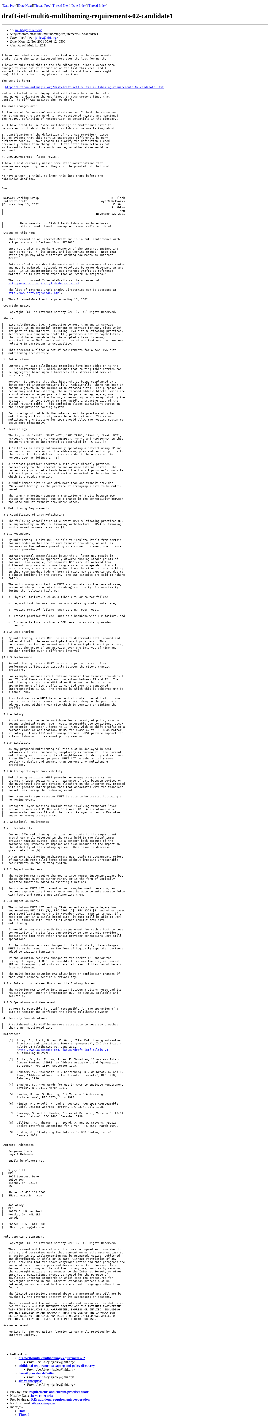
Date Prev (9, 5)
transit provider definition (37, 1373)
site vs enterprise (30, 1381)
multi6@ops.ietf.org (28, 30)
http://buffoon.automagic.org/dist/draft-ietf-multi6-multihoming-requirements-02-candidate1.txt (84, 87)
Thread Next (61, 5)
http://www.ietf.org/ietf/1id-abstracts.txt (43, 283)
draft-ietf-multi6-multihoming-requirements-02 (52, 1358)
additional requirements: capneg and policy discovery (57, 1365)
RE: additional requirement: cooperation (60, 1399)
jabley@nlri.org (45, 37)
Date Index (79, 5)
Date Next (25, 5)
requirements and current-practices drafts (59, 1392)
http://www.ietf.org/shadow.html (34, 293)
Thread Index (97, 5)
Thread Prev (42, 5)
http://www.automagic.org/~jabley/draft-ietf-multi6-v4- (64, 1049)
